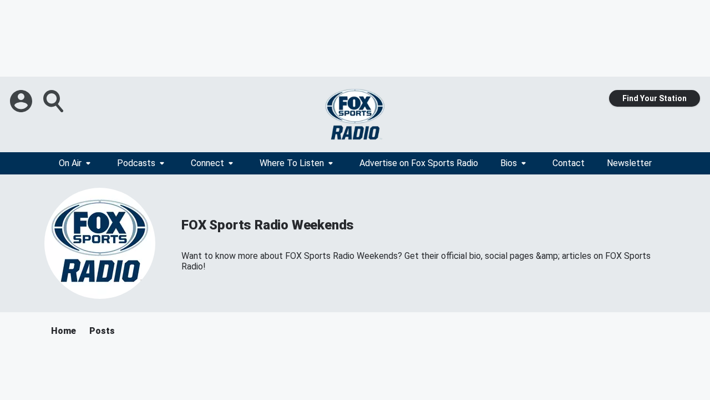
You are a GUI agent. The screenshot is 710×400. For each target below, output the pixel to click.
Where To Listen (292, 163)
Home (63, 331)
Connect (207, 163)
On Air (70, 163)
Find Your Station (654, 98)
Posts (102, 331)
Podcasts (136, 163)
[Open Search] (54, 101)
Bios (508, 163)
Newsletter (629, 163)
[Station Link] (355, 114)
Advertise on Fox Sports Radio (418, 163)
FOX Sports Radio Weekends (267, 225)
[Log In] (22, 101)
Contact (568, 163)
